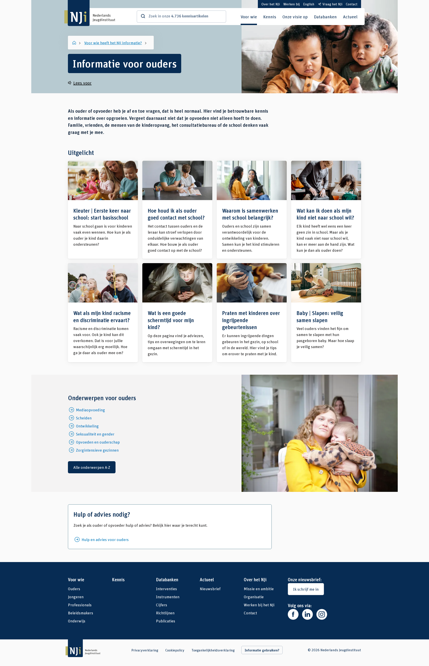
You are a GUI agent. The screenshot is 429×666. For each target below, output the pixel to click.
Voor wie (249, 16)
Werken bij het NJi (259, 604)
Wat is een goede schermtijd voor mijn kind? (177, 312)
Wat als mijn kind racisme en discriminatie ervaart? (103, 312)
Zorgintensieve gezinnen (97, 450)
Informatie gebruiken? (262, 650)
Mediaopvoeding (90, 409)
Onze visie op (295, 16)
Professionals (80, 604)
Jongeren (76, 596)
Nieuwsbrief (210, 588)
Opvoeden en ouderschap (98, 442)
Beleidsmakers (80, 612)
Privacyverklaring (144, 650)
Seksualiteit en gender (95, 434)
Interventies (166, 588)
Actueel (350, 16)
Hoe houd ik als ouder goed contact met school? (177, 210)
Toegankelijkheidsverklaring (213, 650)
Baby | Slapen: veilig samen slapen (326, 312)
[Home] (74, 42)
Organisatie (254, 596)
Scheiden (84, 418)
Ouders (74, 588)
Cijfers (161, 604)
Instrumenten (167, 596)
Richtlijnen (165, 612)
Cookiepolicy (174, 650)
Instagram (321, 614)
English (308, 4)
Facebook (293, 614)
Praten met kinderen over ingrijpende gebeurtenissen (252, 312)
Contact (352, 4)
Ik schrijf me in (306, 589)
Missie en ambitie (259, 588)
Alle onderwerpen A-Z (91, 467)
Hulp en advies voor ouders (105, 539)
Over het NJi (270, 4)
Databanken (325, 16)
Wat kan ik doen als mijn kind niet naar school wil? (326, 210)
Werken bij (291, 4)
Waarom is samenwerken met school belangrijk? (252, 210)
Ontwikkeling (87, 426)
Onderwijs (76, 621)
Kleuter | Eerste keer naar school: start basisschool (103, 210)
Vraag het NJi (332, 4)
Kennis (269, 16)
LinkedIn (307, 614)
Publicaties (165, 621)
